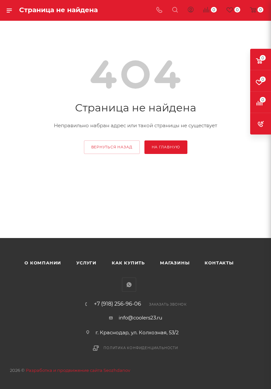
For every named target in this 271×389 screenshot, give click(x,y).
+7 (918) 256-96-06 (117, 304)
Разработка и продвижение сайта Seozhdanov (78, 370)
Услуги (86, 262)
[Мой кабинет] (191, 10)
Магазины (174, 262)
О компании (42, 262)
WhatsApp (129, 285)
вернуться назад (112, 147)
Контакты (219, 262)
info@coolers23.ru (140, 317)
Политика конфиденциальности (140, 348)
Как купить (128, 262)
